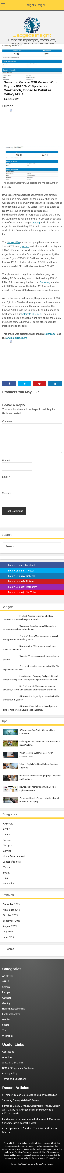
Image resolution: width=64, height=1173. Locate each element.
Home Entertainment (14, 856)
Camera (7, 834)
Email (6, 476)
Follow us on (22, 565)
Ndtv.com (50, 334)
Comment (8, 421)
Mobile (6, 867)
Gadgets (7, 845)
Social (6, 872)
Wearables (8, 883)
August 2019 (10, 926)
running (36, 222)
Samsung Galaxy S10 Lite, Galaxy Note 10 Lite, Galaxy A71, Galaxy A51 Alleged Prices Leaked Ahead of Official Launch (31, 1109)
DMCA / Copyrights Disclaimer (18, 1068)
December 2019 (11, 904)
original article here (16, 338)
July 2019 (8, 931)
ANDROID (8, 823)
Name (6, 460)
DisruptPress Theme (44, 1164)
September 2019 (11, 920)
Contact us (8, 1051)
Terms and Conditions (14, 1079)
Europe (7, 106)
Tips (5, 878)
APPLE (6, 829)
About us (7, 1057)
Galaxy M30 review (31, 314)
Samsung (45, 282)
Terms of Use (37, 1158)
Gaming (7, 850)
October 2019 (10, 915)
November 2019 (11, 909)
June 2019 (8, 937)
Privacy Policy (9, 1073)
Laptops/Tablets (12, 861)
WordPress (25, 1164)
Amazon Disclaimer (12, 1062)
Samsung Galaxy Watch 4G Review (20, 1100)
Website (6, 493)
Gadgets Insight (35, 5)
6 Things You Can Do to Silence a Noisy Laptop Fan (29, 1094)
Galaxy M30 (13, 242)
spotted (24, 246)
